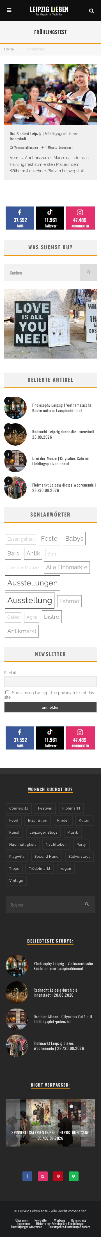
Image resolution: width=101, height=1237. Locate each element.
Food (13, 820)
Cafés (13, 617)
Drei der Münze (23, 567)
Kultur (84, 820)
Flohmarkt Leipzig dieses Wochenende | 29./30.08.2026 (64, 487)
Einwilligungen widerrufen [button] (26, 1227)
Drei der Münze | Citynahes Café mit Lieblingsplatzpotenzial (61, 460)
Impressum (23, 1223)
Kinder (63, 820)
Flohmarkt (71, 808)
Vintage (16, 881)
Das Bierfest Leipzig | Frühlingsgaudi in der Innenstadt (44, 136)
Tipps (14, 869)
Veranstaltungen (26, 147)
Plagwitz (17, 857)
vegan (65, 869)
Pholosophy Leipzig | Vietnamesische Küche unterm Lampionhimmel (61, 407)
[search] (88, 272)
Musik (72, 832)
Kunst (14, 832)
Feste (49, 538)
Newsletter (41, 1220)
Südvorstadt (79, 857)
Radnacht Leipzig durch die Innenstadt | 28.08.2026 (64, 434)
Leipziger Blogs (43, 832)
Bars (13, 553)
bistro (51, 616)
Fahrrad (69, 601)
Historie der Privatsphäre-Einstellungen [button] (60, 1223)
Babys (74, 538)
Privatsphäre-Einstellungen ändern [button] (69, 1227)
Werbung (59, 1220)
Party (81, 845)
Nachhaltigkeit (22, 845)
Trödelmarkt (39, 869)
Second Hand (47, 857)
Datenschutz (78, 1220)
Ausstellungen (32, 582)
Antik (33, 553)
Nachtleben (56, 845)
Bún (51, 554)
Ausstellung (29, 600)
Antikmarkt (21, 630)
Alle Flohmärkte (67, 567)
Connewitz (18, 808)
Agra (31, 617)
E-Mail (10, 673)
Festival (45, 808)
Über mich (21, 1220)
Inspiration (37, 820)
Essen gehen (20, 539)
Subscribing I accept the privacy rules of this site (49, 694)
